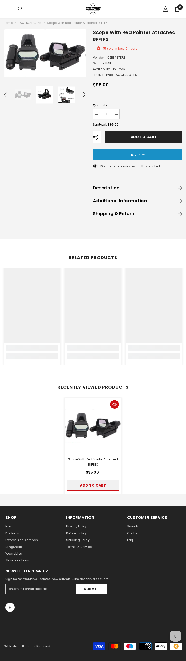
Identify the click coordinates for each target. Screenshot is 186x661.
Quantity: (100, 105)
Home (8, 23)
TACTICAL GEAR (29, 23)
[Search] (20, 9)
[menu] (6, 9)
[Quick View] (114, 404)
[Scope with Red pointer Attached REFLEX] (93, 426)
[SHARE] (97, 137)
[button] (5, 94)
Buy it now (138, 154)
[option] (45, 53)
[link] (32, 348)
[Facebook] (10, 607)
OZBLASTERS (116, 57)
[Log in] (165, 9)
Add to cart (144, 136)
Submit (91, 589)
